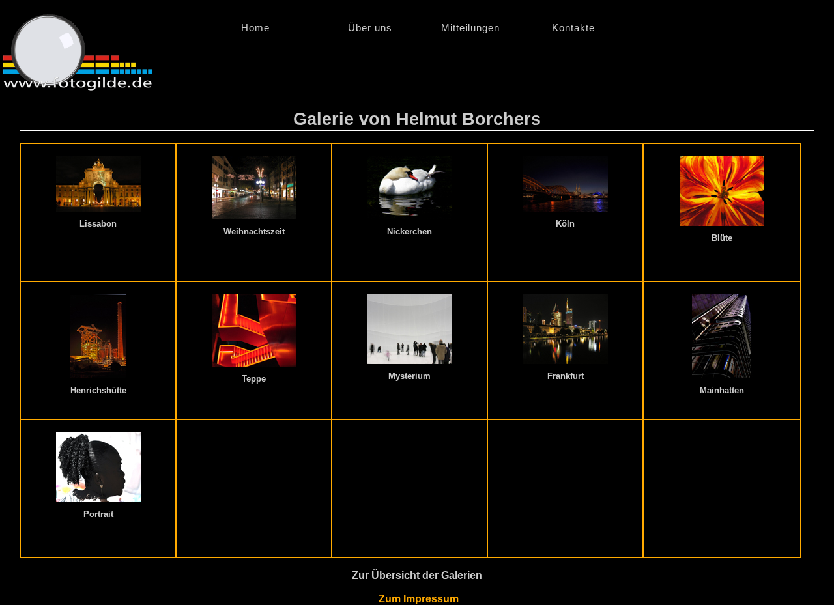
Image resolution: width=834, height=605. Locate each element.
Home (281, 27)
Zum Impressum (417, 598)
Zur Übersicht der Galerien (417, 575)
